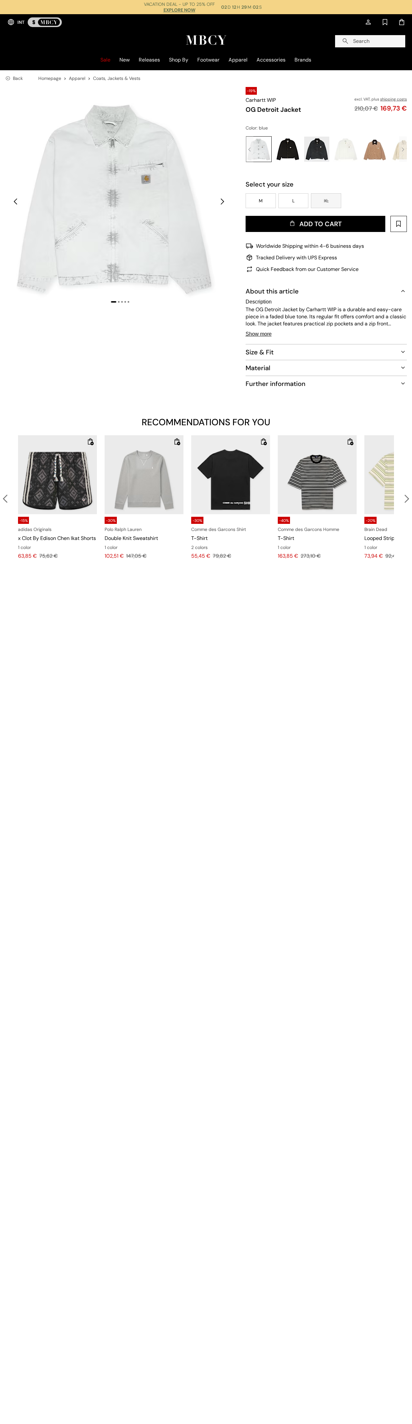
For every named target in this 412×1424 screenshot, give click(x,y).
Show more (259, 334)
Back (18, 78)
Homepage (49, 78)
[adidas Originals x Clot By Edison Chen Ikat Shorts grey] (57, 474)
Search (361, 41)
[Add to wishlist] (398, 224)
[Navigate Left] (15, 202)
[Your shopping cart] (402, 22)
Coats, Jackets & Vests (116, 78)
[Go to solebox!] (45, 22)
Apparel (77, 78)
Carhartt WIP (261, 100)
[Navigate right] (222, 202)
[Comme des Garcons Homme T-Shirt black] (317, 474)
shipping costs (393, 99)
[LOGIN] (368, 22)
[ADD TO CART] (90, 442)
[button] (120, 196)
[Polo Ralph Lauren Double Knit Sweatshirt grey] (144, 474)
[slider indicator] (113, 301)
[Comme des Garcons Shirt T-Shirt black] (230, 474)
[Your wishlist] (385, 22)
